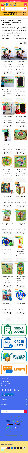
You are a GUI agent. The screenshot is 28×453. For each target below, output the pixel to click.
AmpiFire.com (18, 435)
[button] (14, 330)
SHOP (2, 402)
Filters (7, 38)
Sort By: (18, 38)
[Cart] (25, 4)
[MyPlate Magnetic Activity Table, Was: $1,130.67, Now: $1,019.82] (7, 215)
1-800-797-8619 (6, 383)
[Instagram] (9, 390)
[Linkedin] (18, 390)
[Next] (20, 319)
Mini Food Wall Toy (21, 303)
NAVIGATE (4, 399)
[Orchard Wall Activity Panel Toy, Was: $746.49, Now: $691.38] (7, 108)
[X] (15, 390)
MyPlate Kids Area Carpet (20, 143)
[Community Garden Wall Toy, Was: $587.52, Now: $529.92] (7, 268)
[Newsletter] (25, 411)
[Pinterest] (6, 390)
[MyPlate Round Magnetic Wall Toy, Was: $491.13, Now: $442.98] (7, 161)
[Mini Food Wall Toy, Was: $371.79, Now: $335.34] (20, 295)
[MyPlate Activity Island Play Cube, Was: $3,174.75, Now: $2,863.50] (20, 188)
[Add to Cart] (17, 72)
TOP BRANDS (4, 404)
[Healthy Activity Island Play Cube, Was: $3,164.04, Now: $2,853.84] (7, 188)
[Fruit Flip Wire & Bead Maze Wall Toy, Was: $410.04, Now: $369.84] (20, 241)
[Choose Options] (4, 72)
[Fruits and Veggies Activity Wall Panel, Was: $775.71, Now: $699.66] (20, 268)
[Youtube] (12, 390)
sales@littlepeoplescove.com (9, 386)
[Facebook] (2, 390)
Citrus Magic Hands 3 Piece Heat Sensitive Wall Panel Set (20, 63)
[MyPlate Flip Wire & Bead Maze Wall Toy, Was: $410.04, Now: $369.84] (7, 81)
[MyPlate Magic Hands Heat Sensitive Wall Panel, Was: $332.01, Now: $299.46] (7, 135)
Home (2, 17)
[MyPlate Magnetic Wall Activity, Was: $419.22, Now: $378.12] (20, 161)
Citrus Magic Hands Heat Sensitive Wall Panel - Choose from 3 (7, 63)
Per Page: (4, 43)
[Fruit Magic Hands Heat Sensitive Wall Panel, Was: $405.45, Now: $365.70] (20, 108)
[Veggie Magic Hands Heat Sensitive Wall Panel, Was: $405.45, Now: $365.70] (20, 81)
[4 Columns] (25, 43)
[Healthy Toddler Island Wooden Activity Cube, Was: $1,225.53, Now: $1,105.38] (7, 295)
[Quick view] (7, 72)
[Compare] (10, 72)
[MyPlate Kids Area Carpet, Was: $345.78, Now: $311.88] (20, 135)
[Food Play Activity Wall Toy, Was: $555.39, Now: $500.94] (7, 241)
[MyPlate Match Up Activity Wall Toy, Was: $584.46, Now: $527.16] (20, 215)
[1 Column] (21, 43)
